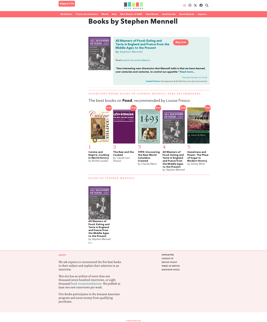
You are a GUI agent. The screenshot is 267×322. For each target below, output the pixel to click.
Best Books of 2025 (131, 14)
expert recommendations (136, 60)
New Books (152, 14)
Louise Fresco (153, 81)
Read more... (187, 72)
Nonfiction (66, 14)
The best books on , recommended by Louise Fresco (139, 101)
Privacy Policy (169, 262)
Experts (202, 14)
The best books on (194, 77)
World (105, 14)
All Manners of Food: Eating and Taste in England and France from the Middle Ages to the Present (142, 44)
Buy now (181, 42)
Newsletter (168, 255)
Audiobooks (169, 14)
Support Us (67, 3)
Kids (114, 14)
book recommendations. (86, 284)
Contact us (167, 258)
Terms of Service (171, 266)
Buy (90, 243)
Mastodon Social (171, 270)
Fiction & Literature (87, 14)
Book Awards (186, 14)
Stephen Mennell (131, 51)
